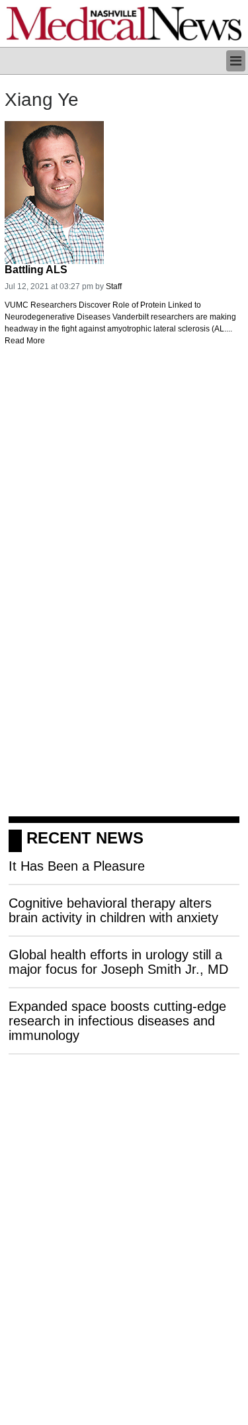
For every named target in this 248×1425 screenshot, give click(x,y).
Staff (114, 286)
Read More (25, 340)
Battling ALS (36, 269)
